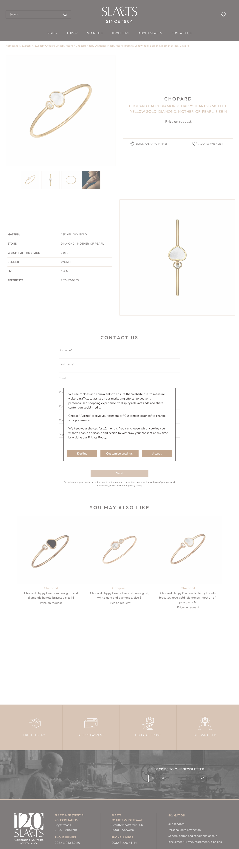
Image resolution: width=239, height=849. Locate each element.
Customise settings (119, 454)
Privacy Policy (97, 437)
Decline (82, 454)
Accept (157, 454)
